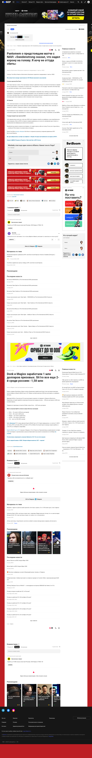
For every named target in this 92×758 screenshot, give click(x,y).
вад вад (14, 232)
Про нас (3, 718)
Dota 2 (11, 45)
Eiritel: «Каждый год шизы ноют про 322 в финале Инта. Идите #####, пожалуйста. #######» (72, 97)
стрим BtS (14, 196)
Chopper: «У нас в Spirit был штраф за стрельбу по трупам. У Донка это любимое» (73, 431)
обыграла (12, 423)
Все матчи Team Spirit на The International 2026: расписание (22, 285)
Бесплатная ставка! (17, 222)
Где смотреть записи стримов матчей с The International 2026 (73, 71)
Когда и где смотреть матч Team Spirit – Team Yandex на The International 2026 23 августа (29, 303)
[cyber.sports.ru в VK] (8, 710)
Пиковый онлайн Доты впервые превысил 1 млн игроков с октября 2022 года (73, 88)
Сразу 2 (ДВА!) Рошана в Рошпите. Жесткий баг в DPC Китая (24, 140)
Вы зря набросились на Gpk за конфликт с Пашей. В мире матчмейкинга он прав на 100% (32, 136)
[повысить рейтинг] (52, 239)
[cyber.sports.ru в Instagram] (14, 710)
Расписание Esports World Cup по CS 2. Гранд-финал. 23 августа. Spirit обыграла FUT (73, 373)
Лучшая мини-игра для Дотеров (20, 475)
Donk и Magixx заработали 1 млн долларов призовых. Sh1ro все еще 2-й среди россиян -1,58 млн (35, 366)
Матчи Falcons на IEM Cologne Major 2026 (17, 560)
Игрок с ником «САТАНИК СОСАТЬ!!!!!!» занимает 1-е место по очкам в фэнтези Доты (72, 62)
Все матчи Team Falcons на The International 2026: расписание (23, 320)
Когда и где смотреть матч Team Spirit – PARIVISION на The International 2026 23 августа (29, 297)
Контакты (4, 726)
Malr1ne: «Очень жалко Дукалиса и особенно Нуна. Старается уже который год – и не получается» (73, 107)
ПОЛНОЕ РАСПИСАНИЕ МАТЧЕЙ (46, 43)
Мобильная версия (81, 718)
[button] (59, 233)
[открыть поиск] (78, 2)
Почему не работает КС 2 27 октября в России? (19, 603)
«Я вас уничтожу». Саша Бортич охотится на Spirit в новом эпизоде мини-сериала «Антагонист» (32, 521)
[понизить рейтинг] (58, 239)
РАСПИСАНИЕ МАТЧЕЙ (12, 25)
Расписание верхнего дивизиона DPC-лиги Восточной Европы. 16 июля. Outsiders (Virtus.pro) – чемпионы (31, 255)
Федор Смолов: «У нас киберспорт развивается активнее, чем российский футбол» (72, 413)
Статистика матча (19, 39)
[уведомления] (81, 2)
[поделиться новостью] (58, 49)
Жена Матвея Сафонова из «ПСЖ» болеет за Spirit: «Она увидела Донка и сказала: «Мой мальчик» (73, 404)
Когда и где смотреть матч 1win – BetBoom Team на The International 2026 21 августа (28, 332)
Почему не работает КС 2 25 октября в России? (19, 614)
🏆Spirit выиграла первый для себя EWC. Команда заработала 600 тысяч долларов (73, 395)
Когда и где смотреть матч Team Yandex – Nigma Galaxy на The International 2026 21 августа (30, 326)
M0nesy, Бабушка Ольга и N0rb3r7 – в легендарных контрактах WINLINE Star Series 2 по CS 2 (30, 585)
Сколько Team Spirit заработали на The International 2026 (72, 128)
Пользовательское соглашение (35, 722)
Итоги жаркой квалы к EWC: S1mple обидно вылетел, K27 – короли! (25, 440)
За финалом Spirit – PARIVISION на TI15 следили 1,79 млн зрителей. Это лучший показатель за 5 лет (72, 79)
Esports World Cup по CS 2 (13, 430)
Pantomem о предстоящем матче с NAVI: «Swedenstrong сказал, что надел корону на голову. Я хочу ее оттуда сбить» (39, 45)
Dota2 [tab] (12, 29)
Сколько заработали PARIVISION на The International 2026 (72, 115)
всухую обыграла (20, 131)
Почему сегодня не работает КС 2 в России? (18, 591)
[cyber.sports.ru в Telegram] (3, 710)
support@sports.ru (27, 731)
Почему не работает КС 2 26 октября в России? (19, 609)
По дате (9, 210)
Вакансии (15, 718)
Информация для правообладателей (36, 726)
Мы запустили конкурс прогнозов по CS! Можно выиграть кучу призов (26, 78)
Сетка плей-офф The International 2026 (72, 122)
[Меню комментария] (59, 233)
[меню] (13, 2)
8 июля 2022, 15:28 (16, 234)
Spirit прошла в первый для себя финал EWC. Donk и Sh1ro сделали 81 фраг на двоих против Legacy (73, 439)
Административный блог (18, 726)
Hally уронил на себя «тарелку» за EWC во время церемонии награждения (73, 380)
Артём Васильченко (18, 446)
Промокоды (52, 718)
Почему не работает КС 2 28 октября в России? (19, 597)
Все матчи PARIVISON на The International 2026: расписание (22, 279)
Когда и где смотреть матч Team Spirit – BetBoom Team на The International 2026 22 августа (30, 314)
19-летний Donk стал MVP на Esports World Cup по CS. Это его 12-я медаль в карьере (73, 388)
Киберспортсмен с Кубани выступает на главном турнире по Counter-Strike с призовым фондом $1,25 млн (33, 578)
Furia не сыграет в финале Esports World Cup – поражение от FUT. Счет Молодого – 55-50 (73, 449)
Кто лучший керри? (70, 235)
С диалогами (55, 210)
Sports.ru (5, 734)
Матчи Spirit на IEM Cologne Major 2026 (17, 566)
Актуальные (24, 210)
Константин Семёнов (19, 194)
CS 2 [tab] (8, 29)
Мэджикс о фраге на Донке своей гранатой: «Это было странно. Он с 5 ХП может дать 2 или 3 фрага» (33, 507)
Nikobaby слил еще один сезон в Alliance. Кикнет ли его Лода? (31, 145)
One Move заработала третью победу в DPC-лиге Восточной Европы (24, 262)
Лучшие (17, 210)
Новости (15, 45)
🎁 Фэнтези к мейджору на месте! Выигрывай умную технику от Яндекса (26, 572)
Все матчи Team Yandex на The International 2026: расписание (22, 291)
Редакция (4, 722)
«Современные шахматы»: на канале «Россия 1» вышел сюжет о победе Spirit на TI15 (73, 53)
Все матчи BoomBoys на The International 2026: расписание (22, 308)
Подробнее (51, 736)
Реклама (15, 722)
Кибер (8, 45)
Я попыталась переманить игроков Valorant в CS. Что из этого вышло (26, 437)
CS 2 (11, 366)
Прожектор (31, 718)
